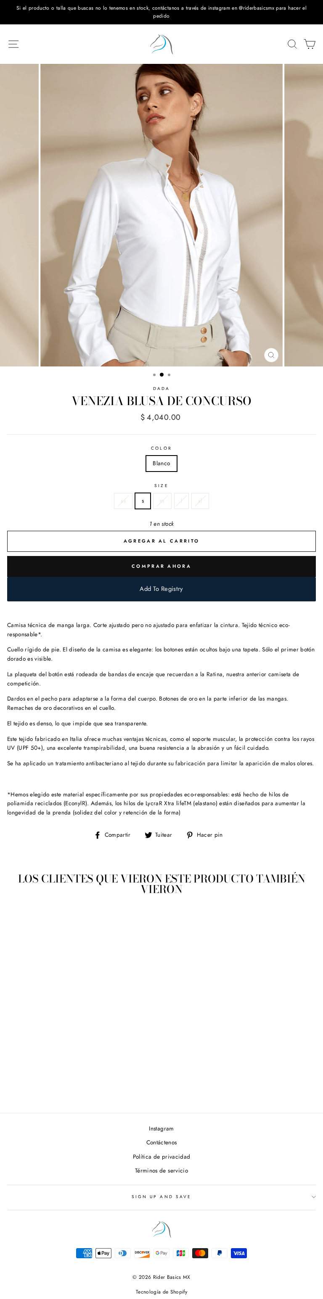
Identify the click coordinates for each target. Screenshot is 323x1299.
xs (123, 500)
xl (200, 500)
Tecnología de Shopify (161, 1292)
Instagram (161, 1128)
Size (161, 485)
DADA (161, 388)
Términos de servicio (161, 1170)
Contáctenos (161, 1142)
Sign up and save (161, 1197)
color (161, 448)
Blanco (161, 463)
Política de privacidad (161, 1156)
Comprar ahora (161, 566)
